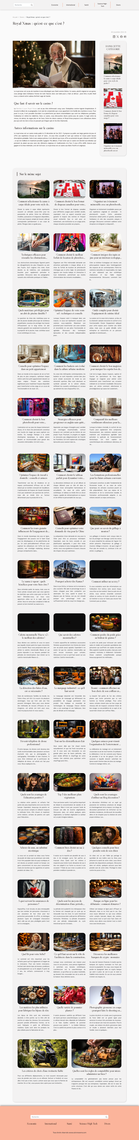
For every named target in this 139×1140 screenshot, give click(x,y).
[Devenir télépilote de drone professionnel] (33, 729)
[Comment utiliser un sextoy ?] (105, 569)
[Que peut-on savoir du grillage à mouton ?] (105, 516)
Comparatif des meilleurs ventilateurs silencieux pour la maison (105, 422)
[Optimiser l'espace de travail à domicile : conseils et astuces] (33, 462)
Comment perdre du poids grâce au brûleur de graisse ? (105, 636)
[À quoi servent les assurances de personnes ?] (33, 888)
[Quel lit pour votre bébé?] (33, 942)
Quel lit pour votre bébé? (33, 954)
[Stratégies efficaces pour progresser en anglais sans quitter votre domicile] (69, 407)
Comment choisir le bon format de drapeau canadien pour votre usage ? (113, 114)
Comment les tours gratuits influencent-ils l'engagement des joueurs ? (33, 531)
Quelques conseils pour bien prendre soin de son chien (105, 849)
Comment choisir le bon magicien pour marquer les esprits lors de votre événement (105, 369)
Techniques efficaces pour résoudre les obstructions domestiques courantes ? (33, 257)
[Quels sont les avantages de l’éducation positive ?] (33, 782)
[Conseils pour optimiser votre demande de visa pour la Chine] (69, 516)
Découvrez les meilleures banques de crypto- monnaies (105, 956)
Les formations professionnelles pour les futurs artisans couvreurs (105, 476)
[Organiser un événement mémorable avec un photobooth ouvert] (113, 133)
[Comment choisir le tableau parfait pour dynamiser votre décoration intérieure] (69, 462)
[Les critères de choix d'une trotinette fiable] (42, 1053)
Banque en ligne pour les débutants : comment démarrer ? (105, 902)
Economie (54, 5)
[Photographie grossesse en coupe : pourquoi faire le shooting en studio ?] (105, 995)
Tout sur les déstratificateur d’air (69, 741)
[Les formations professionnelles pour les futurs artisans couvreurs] (105, 462)
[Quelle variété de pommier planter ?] (69, 995)
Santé (86, 5)
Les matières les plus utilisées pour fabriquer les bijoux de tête (33, 1009)
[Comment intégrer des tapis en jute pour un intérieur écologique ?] (105, 242)
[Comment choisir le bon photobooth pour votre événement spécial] (33, 407)
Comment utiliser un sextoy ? (105, 581)
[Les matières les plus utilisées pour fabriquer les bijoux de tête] (33, 995)
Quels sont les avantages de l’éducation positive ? (33, 796)
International (70, 5)
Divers (118, 5)
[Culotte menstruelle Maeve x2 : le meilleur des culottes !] (33, 622)
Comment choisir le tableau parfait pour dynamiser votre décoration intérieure (69, 478)
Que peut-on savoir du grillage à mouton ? (105, 530)
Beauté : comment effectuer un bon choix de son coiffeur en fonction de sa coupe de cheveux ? (105, 692)
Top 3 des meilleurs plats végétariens (69, 796)
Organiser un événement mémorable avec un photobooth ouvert (113, 148)
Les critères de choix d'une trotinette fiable (42, 1070)
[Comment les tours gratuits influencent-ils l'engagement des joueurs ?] (33, 516)
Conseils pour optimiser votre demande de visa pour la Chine (69, 530)
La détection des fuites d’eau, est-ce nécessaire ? (33, 689)
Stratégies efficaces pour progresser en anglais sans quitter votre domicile (69, 422)
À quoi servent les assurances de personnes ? (33, 902)
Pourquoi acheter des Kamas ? (69, 581)
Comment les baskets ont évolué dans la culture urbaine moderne (69, 367)
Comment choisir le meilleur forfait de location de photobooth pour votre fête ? (69, 257)
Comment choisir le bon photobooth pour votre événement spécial (33, 422)
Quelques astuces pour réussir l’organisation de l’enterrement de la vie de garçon (105, 744)
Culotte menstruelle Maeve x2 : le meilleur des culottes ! (33, 636)
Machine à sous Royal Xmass (26, 108)
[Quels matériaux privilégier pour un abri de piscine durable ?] (33, 298)
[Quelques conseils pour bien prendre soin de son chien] (105, 835)
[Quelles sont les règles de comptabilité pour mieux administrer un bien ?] (96, 1053)
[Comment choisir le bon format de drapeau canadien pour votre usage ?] (113, 98)
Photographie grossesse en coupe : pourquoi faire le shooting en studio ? (105, 1010)
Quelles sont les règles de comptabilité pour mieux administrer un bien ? (96, 1072)
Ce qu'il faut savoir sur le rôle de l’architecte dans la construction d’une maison (69, 957)
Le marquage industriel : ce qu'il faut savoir (69, 689)
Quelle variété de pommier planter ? (69, 1009)
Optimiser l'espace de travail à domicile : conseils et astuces (33, 476)
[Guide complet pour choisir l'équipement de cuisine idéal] (105, 298)
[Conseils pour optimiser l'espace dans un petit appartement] (33, 353)
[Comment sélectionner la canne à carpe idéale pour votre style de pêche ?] (113, 63)
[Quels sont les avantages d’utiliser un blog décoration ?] (105, 782)
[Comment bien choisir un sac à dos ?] (69, 835)
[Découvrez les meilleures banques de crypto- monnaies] (105, 942)
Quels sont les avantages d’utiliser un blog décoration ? (105, 796)
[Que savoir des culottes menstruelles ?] (69, 622)
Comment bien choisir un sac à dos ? (69, 849)
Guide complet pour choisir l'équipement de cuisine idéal (105, 312)
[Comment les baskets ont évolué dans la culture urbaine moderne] (69, 353)
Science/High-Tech (102, 4)
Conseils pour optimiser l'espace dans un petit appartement (33, 367)
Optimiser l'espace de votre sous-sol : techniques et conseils (69, 312)
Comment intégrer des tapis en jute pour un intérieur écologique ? (105, 257)
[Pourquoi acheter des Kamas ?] (69, 569)
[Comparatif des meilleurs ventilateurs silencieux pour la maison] (105, 407)
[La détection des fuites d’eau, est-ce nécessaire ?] (33, 675)
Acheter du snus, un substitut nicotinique (33, 849)
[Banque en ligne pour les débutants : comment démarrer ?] (105, 888)
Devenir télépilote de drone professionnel (33, 743)
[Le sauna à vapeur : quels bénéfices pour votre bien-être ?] (33, 569)
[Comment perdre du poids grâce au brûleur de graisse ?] (105, 622)
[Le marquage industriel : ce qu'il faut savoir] (69, 675)
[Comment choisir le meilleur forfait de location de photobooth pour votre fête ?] (69, 242)
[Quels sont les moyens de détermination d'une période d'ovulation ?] (69, 888)
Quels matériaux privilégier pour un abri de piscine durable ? (33, 312)
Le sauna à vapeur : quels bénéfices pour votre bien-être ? (34, 583)
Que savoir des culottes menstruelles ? (70, 636)
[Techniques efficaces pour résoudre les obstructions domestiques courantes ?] (33, 242)
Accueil (15, 17)
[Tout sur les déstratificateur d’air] (69, 729)
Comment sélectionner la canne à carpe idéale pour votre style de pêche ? (112, 79)
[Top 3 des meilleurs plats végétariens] (69, 782)
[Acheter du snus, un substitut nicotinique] (33, 835)
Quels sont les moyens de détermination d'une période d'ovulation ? (69, 904)
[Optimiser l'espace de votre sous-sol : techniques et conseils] (69, 298)
